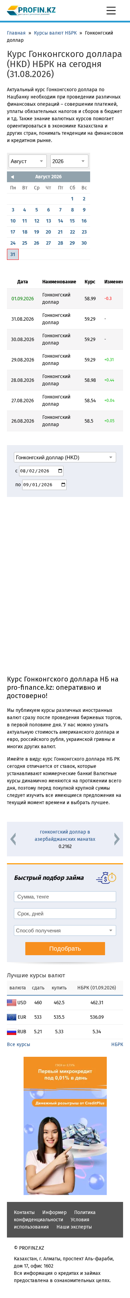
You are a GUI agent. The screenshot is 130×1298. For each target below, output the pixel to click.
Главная (16, 33)
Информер (54, 1212)
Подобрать (65, 948)
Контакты (24, 1212)
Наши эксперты (74, 1227)
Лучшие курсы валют (36, 975)
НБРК (117, 1044)
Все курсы (18, 1044)
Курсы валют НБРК (55, 33)
